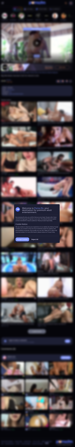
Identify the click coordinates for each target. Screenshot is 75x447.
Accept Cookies (22, 239)
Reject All (34, 239)
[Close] (70, 436)
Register (56, 442)
